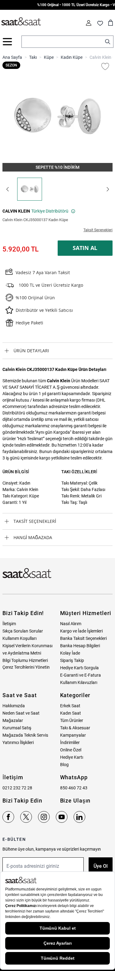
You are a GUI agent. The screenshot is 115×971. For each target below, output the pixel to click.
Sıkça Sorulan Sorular (22, 631)
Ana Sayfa (12, 57)
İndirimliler (70, 742)
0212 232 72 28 (17, 787)
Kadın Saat (70, 713)
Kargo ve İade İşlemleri (81, 631)
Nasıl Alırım (70, 623)
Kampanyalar (73, 735)
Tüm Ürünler (71, 720)
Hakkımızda (13, 705)
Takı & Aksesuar (75, 727)
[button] (7, 189)
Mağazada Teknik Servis (25, 735)
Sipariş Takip (72, 660)
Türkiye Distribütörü (49, 211)
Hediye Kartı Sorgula (79, 667)
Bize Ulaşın (75, 800)
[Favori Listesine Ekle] (105, 66)
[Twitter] (26, 816)
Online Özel (70, 749)
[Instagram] (43, 816)
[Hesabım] (88, 23)
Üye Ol (101, 866)
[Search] (107, 41)
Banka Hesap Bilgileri (80, 645)
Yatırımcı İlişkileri (18, 742)
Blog (64, 764)
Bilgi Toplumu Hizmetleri (25, 660)
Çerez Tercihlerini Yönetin (26, 667)
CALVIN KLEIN (16, 211)
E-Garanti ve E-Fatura (80, 675)
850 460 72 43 (73, 787)
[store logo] (21, 21)
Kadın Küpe (71, 57)
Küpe (49, 57)
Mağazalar (12, 720)
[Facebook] (8, 816)
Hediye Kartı (71, 757)
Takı (33, 57)
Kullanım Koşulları (19, 638)
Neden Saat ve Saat (21, 713)
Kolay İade (70, 653)
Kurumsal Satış (16, 727)
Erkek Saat (70, 705)
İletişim (9, 623)
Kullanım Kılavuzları (78, 682)
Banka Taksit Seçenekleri (83, 638)
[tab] (57, 350)
